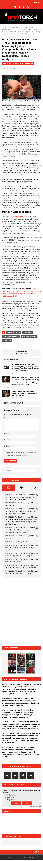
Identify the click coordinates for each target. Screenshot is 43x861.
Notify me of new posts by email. (18, 456)
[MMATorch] (21, 16)
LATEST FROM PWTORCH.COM (17, 679)
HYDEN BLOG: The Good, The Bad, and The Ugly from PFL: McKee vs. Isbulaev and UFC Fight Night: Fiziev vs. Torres (21, 547)
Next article (21, 353)
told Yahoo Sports (17, 217)
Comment (7, 418)
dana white (28, 332)
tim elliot (7, 340)
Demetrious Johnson (11, 336)
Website (7, 446)
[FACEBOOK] (23, 7)
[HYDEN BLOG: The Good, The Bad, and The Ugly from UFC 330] (21, 657)
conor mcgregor (13, 332)
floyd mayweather (29, 336)
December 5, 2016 (10, 69)
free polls (38, 806)
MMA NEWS (29, 27)
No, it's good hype (9, 800)
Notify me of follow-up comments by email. (21, 452)
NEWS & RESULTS (15, 27)
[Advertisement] (17, 611)
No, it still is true (9, 797)
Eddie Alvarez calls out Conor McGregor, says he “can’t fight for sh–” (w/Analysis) (25, 393)
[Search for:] (21, 470)
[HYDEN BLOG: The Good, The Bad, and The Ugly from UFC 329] (30, 663)
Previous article (21, 351)
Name (6, 434)
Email (6, 440)
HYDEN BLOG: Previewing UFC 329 (16, 542)
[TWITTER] (15, 7)
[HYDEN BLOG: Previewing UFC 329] (12, 670)
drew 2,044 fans (31, 238)
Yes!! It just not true (10, 795)
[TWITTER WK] (19, 7)
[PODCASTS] (28, 7)
